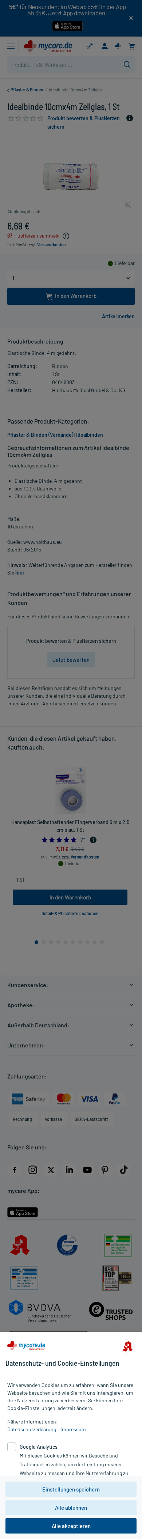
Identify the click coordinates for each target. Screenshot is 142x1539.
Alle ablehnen (71, 1507)
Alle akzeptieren (71, 1526)
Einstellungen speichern (71, 1489)
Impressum (73, 1429)
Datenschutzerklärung (31, 1429)
